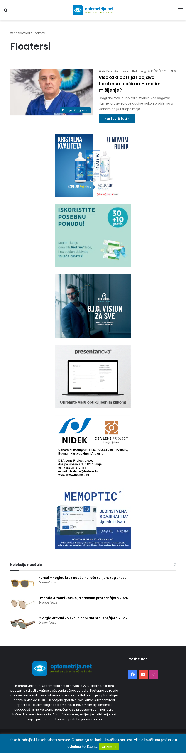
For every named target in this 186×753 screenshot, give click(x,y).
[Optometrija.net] (93, 10)
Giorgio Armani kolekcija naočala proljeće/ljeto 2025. (83, 618)
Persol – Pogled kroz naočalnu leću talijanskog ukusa (83, 577)
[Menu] (180, 12)
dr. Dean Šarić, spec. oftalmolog (124, 71)
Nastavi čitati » (116, 118)
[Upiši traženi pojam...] (5, 12)
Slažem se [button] (109, 746)
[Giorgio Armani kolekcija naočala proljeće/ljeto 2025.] (22, 624)
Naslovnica (21, 33)
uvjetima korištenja (82, 746)
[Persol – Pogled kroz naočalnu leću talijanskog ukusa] (22, 583)
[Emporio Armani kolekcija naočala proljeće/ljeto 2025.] (22, 604)
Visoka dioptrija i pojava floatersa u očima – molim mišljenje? (130, 83)
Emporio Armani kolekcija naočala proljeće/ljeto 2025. (84, 598)
